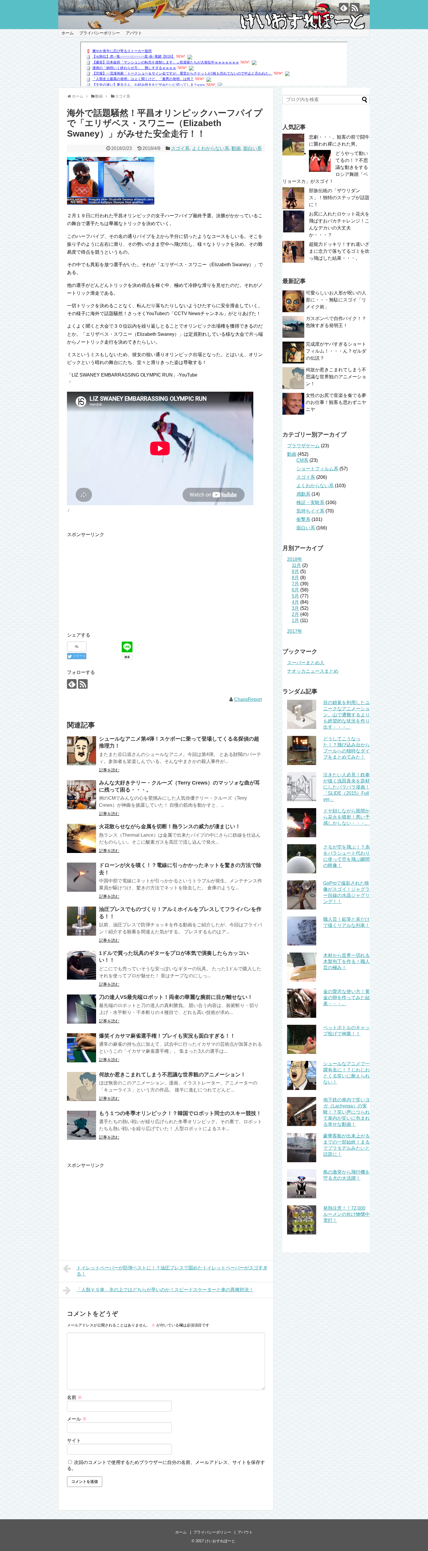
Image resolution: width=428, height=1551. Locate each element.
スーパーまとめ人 (305, 662)
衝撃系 (303, 519)
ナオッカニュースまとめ (312, 671)
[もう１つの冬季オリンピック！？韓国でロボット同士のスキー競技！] (81, 1125)
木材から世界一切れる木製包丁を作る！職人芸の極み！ (346, 961)
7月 (295, 583)
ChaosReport (248, 699)
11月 (296, 565)
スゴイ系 (180, 148)
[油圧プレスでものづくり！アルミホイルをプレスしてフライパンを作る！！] (81, 921)
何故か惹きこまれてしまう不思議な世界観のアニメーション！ (172, 1074)
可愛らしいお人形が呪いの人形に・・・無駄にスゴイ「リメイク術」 (336, 299)
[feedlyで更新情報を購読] (344, 8)
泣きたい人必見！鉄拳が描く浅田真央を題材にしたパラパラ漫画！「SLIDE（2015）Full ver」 (346, 787)
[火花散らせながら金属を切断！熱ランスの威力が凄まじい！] (81, 838)
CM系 (302, 460)
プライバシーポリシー (99, 33)
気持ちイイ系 (310, 510)
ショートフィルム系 (317, 468)
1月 (295, 620)
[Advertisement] (116, 579)
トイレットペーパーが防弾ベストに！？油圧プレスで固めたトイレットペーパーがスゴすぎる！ (172, 1270)
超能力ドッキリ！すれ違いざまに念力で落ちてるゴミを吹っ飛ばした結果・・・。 (339, 251)
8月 (295, 577)
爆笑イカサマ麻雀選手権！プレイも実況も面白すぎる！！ (167, 1036)
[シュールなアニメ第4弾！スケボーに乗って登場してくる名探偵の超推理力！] (81, 750)
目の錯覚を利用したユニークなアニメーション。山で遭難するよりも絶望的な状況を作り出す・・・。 (346, 714)
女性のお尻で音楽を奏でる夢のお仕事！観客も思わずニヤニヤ (336, 402)
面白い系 (252, 148)
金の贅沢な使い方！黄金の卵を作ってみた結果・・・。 (346, 997)
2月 (295, 614)
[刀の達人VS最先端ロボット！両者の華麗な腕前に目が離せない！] (81, 1009)
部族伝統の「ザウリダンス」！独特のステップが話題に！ (339, 197)
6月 (295, 589)
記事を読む (109, 770)
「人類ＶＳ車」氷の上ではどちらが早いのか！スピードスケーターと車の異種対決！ (165, 1289)
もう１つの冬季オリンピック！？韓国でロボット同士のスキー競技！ (180, 1113)
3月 (295, 608)
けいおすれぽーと (220, 1541)
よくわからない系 (210, 148)
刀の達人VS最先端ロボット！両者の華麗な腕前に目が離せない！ (176, 997)
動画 (236, 148)
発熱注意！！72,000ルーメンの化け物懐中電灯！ (346, 1214)
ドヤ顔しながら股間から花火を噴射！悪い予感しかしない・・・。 (346, 817)
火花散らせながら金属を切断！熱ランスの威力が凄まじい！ (169, 826)
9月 (295, 571)
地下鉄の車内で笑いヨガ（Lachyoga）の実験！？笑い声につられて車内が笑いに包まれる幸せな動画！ (346, 1112)
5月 (295, 595)
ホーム (67, 33)
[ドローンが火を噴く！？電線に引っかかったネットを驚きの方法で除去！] (81, 877)
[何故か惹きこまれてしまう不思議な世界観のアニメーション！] (81, 1086)
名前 (74, 1397)
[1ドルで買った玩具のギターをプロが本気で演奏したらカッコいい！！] (81, 965)
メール (77, 1418)
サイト (74, 1440)
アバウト (134, 33)
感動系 (303, 494)
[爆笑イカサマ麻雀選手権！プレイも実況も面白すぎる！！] (81, 1047)
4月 (295, 602)
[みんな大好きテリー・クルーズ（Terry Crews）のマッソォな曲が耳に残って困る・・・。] (81, 794)
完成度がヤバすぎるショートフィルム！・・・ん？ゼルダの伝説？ (336, 351)
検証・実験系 (310, 502)
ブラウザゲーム (303, 445)
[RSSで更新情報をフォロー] (355, 8)
